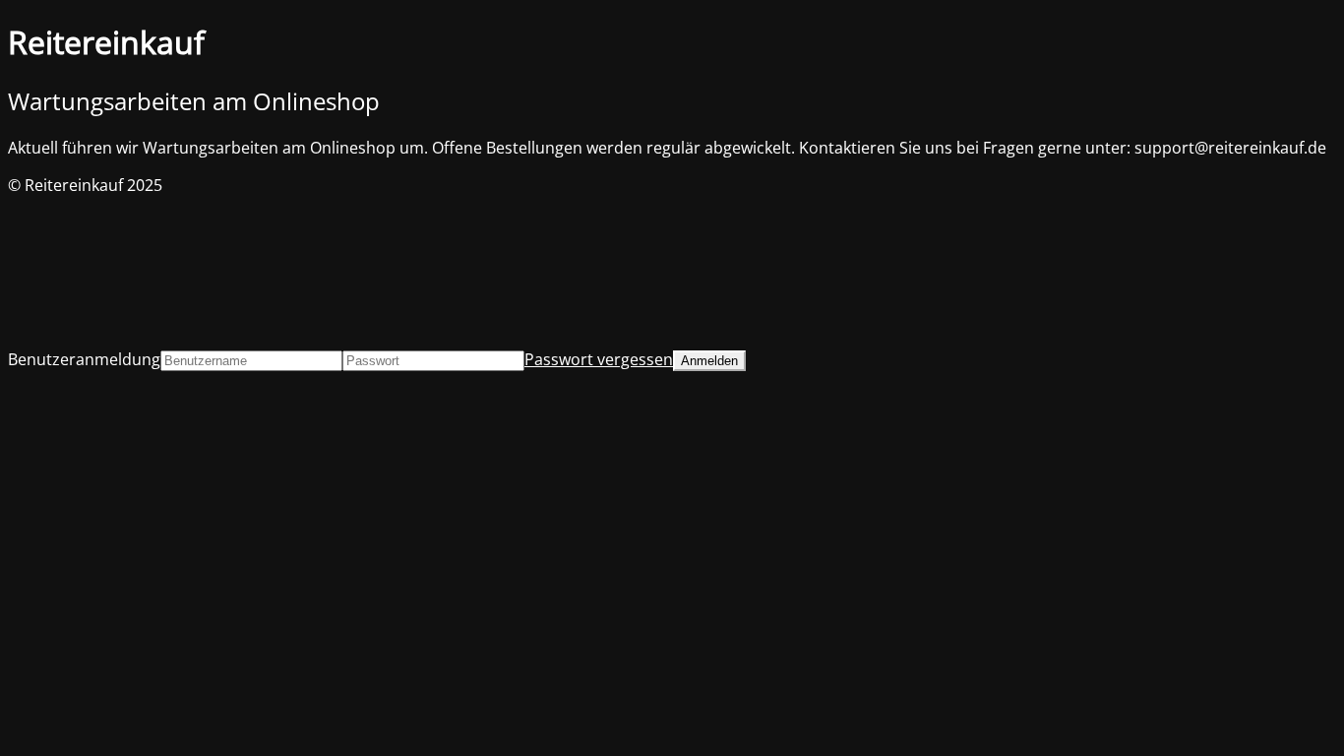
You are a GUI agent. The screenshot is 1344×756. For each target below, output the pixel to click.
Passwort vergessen (598, 359)
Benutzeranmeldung (84, 359)
